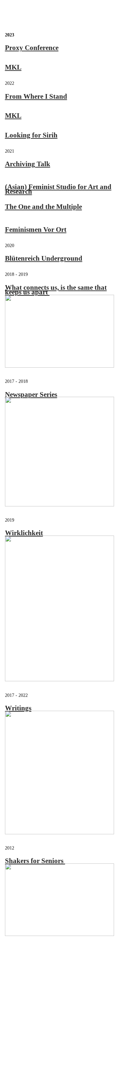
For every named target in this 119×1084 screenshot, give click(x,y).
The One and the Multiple (43, 206)
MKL (13, 67)
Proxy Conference (32, 47)
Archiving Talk (27, 164)
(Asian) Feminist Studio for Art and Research (58, 189)
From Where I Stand (36, 96)
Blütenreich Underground (43, 258)
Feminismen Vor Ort (35, 229)
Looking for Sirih (31, 135)
